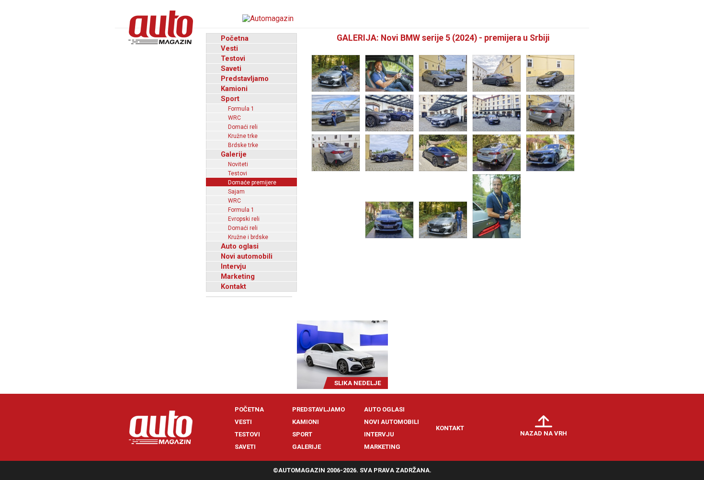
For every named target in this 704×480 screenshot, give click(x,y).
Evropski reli (244, 219)
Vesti (229, 48)
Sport (230, 98)
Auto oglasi (240, 246)
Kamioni (234, 88)
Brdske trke (243, 145)
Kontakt (233, 286)
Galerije (234, 154)
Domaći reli (243, 127)
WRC (234, 117)
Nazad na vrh (543, 433)
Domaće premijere (252, 182)
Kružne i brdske (248, 237)
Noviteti (238, 164)
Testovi (233, 58)
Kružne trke (243, 136)
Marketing (238, 276)
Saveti (231, 68)
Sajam (236, 191)
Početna (235, 38)
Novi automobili (247, 256)
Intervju (233, 266)
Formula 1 (241, 108)
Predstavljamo (245, 78)
